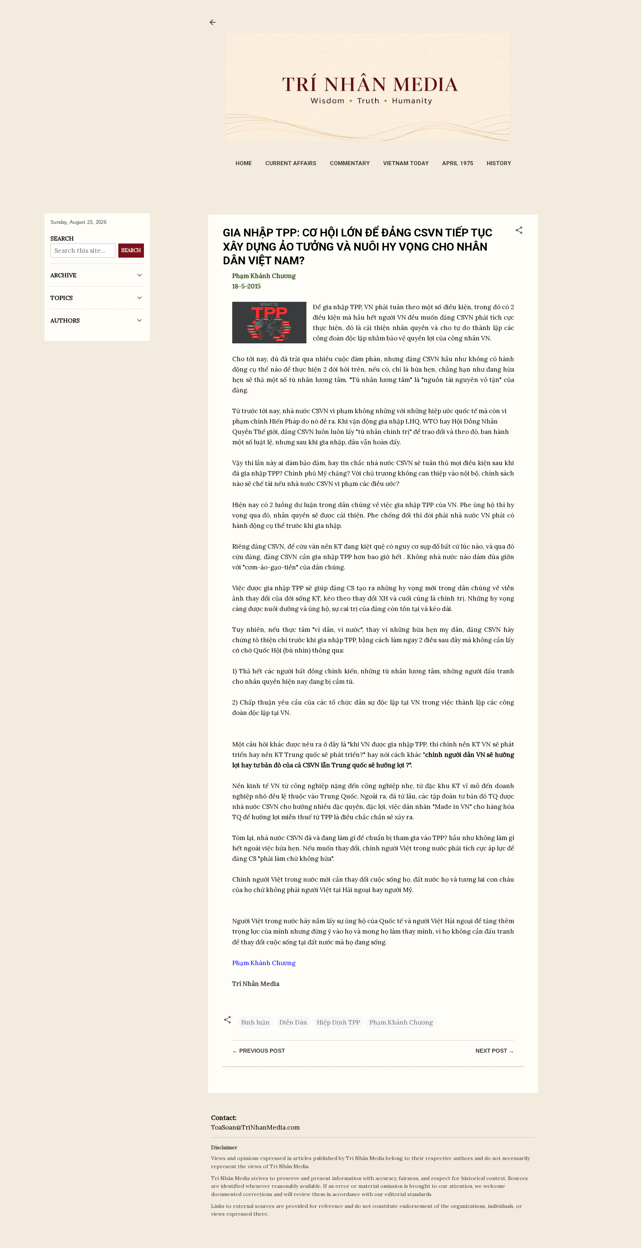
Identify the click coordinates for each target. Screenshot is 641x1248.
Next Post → (495, 1051)
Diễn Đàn (293, 1022)
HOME (244, 163)
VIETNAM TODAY (406, 163)
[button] (519, 231)
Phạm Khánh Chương (401, 1022)
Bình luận (255, 1022)
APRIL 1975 (457, 163)
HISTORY (499, 163)
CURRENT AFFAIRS (290, 163)
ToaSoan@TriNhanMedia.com (255, 1127)
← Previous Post (258, 1051)
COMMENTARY (350, 163)
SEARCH (131, 250)
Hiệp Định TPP (338, 1022)
